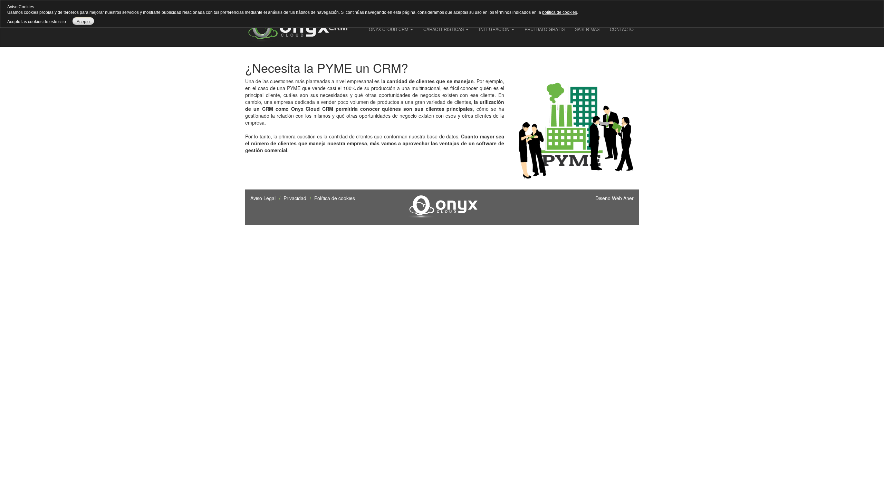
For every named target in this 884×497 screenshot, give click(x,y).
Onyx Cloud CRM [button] (389, 29)
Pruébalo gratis (545, 29)
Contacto (622, 29)
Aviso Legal (263, 198)
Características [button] (444, 29)
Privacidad (295, 198)
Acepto (83, 21)
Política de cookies (334, 198)
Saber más (587, 29)
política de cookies (559, 12)
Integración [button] (495, 29)
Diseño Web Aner (614, 198)
